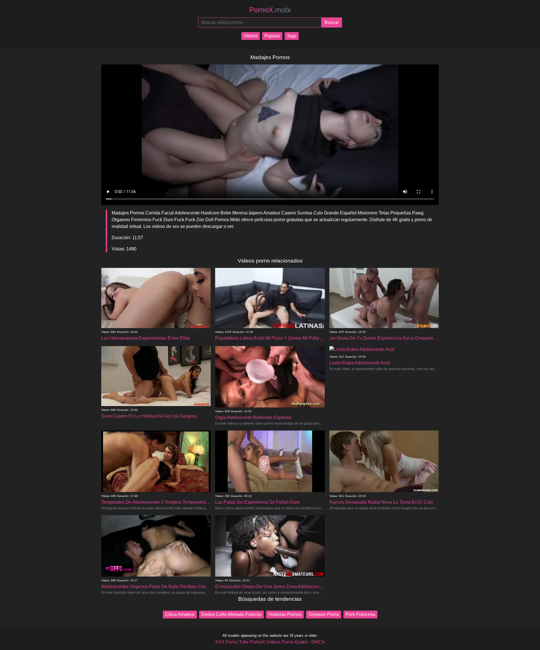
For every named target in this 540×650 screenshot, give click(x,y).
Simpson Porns (323, 614)
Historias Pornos (285, 614)
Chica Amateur (180, 614)
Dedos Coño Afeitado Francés (231, 614)
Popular (272, 35)
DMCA (318, 642)
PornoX (270, 10)
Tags (291, 35)
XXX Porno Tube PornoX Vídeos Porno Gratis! (261, 642)
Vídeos (251, 35)
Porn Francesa (360, 614)
